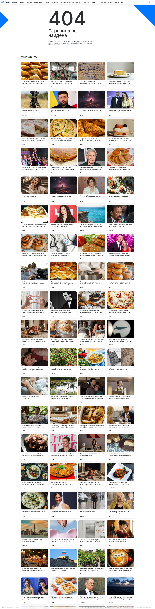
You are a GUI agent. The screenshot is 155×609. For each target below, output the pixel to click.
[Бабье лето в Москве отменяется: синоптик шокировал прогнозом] (91, 505)
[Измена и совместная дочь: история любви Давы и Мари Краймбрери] (120, 247)
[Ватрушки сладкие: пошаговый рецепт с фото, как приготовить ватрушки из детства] (34, 247)
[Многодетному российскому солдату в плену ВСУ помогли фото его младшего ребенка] (63, 75)
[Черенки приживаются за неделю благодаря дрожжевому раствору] (91, 562)
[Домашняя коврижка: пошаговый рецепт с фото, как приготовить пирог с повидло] (34, 218)
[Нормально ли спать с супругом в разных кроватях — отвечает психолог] (91, 333)
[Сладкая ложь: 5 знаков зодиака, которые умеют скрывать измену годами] (91, 390)
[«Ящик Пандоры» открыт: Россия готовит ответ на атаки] (63, 562)
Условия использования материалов (132, 607)
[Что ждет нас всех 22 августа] (91, 104)
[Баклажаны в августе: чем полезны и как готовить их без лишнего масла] (120, 476)
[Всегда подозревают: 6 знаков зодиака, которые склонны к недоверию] (34, 361)
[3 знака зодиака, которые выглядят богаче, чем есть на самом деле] (34, 419)
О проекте (83, 607)
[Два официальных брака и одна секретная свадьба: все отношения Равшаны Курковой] (63, 218)
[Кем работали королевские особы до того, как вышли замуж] (63, 505)
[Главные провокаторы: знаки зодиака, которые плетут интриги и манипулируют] (120, 419)
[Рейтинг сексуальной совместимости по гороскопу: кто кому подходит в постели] (34, 275)
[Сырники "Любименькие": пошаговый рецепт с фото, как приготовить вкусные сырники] (120, 161)
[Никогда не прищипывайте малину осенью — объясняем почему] (63, 361)
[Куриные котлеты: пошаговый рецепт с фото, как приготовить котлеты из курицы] (91, 247)
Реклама (17, 607)
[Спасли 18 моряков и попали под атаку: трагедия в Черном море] (120, 590)
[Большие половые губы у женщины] (34, 390)
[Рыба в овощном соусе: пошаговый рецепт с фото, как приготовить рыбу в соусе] (63, 476)
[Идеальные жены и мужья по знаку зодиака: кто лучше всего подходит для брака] (34, 304)
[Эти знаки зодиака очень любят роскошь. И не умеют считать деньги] (120, 505)
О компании (10, 607)
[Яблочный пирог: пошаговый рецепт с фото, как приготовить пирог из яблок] (63, 590)
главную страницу (68, 45)
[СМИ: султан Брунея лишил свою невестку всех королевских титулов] (120, 218)
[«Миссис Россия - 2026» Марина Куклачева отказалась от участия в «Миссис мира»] (34, 161)
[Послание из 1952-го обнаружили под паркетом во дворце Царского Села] (91, 75)
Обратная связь (147, 607)
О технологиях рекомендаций (95, 607)
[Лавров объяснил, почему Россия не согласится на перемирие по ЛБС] (91, 590)
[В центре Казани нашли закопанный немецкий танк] (120, 361)
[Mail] (2, 2)
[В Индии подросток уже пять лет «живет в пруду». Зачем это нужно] (63, 390)
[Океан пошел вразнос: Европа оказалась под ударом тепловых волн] (91, 218)
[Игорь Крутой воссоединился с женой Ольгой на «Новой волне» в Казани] (120, 104)
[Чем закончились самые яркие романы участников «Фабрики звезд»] (34, 590)
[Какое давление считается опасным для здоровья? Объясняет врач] (63, 247)
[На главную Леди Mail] (7, 2)
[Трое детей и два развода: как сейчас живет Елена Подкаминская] (91, 190)
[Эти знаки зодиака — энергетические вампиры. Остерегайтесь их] (34, 190)
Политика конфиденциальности (113, 607)
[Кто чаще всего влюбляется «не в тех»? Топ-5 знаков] (91, 447)
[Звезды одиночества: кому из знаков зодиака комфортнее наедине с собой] (120, 390)
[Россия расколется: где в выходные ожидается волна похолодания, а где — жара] (34, 104)
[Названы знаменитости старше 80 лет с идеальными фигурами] (91, 161)
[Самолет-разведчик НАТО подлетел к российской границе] (120, 333)
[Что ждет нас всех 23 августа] (63, 190)
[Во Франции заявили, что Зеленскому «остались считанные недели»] (63, 104)
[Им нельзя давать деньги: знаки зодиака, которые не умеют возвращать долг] (63, 533)
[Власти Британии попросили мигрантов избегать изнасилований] (34, 533)
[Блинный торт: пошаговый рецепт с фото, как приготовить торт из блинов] (120, 447)
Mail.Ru (4, 607)
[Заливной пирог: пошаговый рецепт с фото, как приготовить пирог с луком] (63, 161)
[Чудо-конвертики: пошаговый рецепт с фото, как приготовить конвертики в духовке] (34, 75)
